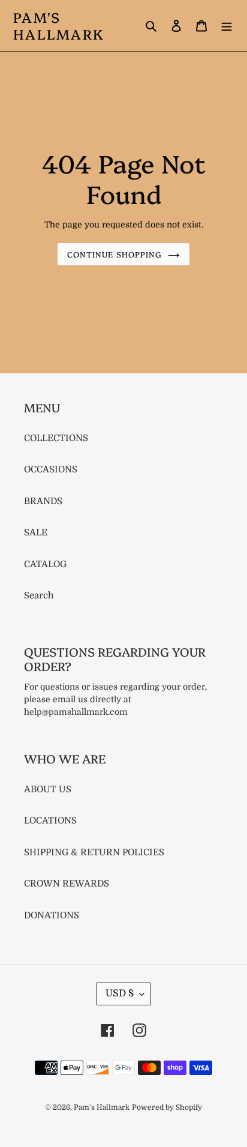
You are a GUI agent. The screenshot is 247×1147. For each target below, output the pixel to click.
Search (39, 595)
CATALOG (45, 564)
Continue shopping (114, 253)
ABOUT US (47, 789)
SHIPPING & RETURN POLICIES (94, 852)
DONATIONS (51, 915)
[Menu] (226, 25)
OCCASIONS (50, 469)
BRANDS (43, 501)
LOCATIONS (50, 820)
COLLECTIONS (56, 438)
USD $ (120, 993)
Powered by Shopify (167, 1107)
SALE (35, 532)
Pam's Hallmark (58, 25)
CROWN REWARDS (66, 883)
